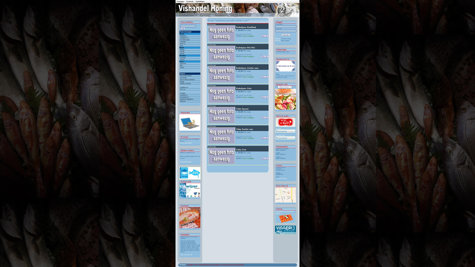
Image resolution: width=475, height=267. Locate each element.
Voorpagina (180, 1)
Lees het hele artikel (185, 143)
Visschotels (189, 1)
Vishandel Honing (281, 178)
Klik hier (278, 39)
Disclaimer (182, 265)
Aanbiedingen (200, 1)
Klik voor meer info (186, 255)
